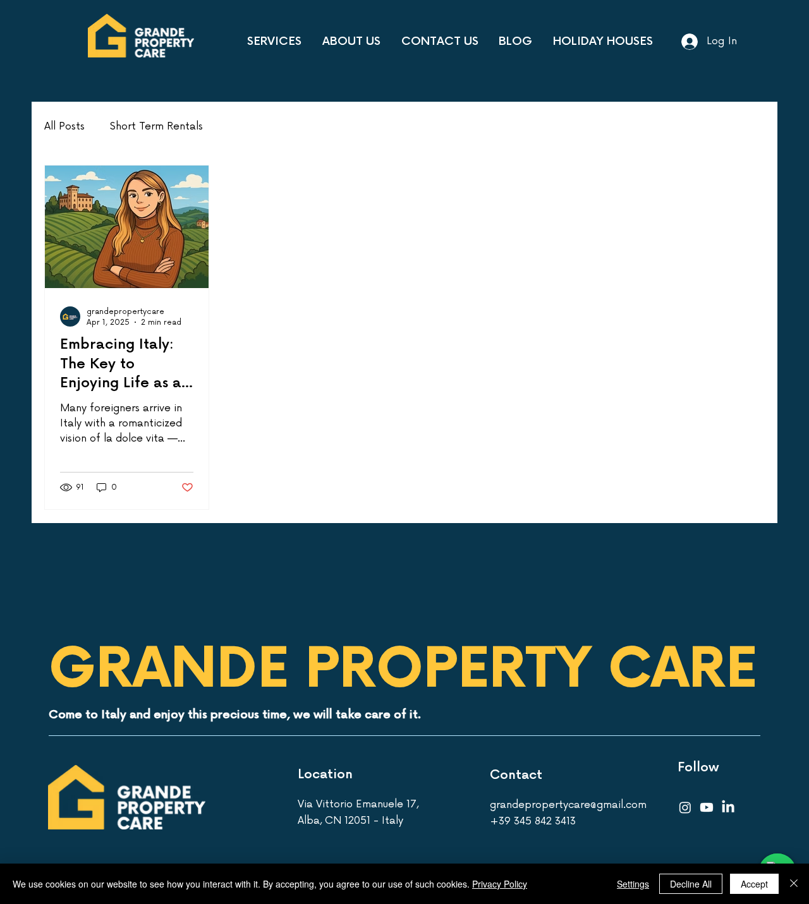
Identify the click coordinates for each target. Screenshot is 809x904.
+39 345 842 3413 (533, 821)
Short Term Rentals (156, 126)
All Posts (64, 126)
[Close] (793, 884)
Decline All (691, 883)
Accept (754, 883)
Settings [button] (633, 883)
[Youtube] (706, 807)
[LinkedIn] (728, 807)
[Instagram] (685, 807)
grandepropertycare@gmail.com (568, 805)
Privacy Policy (499, 883)
